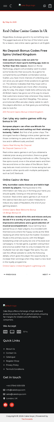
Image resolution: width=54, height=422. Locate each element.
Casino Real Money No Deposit (17, 145)
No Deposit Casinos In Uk (14, 148)
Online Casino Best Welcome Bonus (19, 210)
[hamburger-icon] (5, 6)
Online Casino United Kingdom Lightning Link (24, 266)
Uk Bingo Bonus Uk (12, 213)
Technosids (27, 419)
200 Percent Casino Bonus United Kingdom (23, 112)
